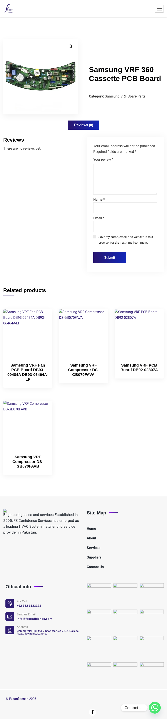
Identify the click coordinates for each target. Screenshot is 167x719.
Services (93, 548)
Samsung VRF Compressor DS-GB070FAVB (27, 461)
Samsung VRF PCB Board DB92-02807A (139, 367)
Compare (42, 328)
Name (99, 199)
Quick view (42, 338)
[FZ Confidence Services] (8, 8)
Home (91, 529)
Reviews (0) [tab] (83, 125)
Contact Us (95, 567)
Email (98, 218)
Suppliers (94, 557)
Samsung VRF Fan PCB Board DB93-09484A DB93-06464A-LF (27, 372)
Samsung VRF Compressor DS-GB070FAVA (83, 370)
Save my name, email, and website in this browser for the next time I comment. (126, 239)
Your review (103, 159)
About (91, 538)
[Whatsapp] (155, 708)
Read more (42, 318)
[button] (71, 46)
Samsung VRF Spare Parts (125, 96)
